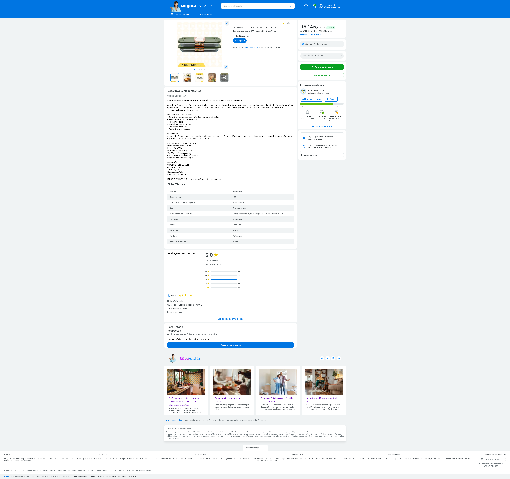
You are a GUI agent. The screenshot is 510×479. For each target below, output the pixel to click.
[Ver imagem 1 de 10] (199, 44)
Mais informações (253, 448)
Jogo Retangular (250, 420)
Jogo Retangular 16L (233, 420)
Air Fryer (281, 432)
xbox (326, 432)
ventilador (290, 434)
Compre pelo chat (493, 459)
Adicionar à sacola (324, 67)
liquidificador (247, 436)
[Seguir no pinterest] (339, 358)
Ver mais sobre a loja (322, 126)
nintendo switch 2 (304, 434)
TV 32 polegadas (175, 438)
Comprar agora (322, 75)
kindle (202, 434)
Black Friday (171, 432)
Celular (316, 434)
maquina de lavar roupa (230, 436)
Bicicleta (176, 436)
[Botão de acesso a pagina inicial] (183, 6)
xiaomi (281, 434)
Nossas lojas (103, 454)
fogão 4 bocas (298, 436)
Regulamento (297, 454)
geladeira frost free (281, 436)
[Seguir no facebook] (327, 358)
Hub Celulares (224, 432)
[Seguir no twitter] (322, 358)
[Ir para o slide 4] (201, 69)
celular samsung (247, 434)
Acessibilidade (394, 454)
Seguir (332, 99)
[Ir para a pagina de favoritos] (306, 6)
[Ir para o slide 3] (199, 69)
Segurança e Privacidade (495, 454)
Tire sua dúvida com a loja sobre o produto (188, 339)
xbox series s (271, 434)
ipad (256, 436)
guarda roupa (265, 436)
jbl (195, 436)
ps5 (274, 432)
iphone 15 (257, 432)
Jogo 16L (262, 420)
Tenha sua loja (200, 454)
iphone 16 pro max (293, 432)
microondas (193, 434)
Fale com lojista (313, 99)
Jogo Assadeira (216, 420)
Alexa (326, 436)
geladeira (307, 432)
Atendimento (205, 14)
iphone (332, 432)
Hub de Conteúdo (209, 432)
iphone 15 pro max (230, 434)
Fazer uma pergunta (230, 345)
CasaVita (237, 225)
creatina (169, 434)
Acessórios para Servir (41, 476)
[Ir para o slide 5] (204, 69)
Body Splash (187, 436)
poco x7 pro (317, 432)
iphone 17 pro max (213, 434)
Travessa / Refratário (62, 476)
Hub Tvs (248, 432)
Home (6, 476)
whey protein (180, 434)
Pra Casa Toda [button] (251, 47)
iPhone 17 (182, 432)
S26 (198, 432)
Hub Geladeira (237, 432)
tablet (169, 436)
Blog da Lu (8, 454)
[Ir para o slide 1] (194, 69)
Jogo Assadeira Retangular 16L (195, 420)
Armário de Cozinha (313, 436)
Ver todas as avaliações (230, 319)
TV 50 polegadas (337, 436)
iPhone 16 (191, 432)
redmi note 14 (203, 436)
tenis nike (215, 436)
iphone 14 (267, 432)
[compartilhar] (226, 67)
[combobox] (258, 6)
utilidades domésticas (20, 476)
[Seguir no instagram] (333, 358)
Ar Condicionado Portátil (331, 434)
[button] (290, 6)
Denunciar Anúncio (309, 155)
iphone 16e (260, 434)
